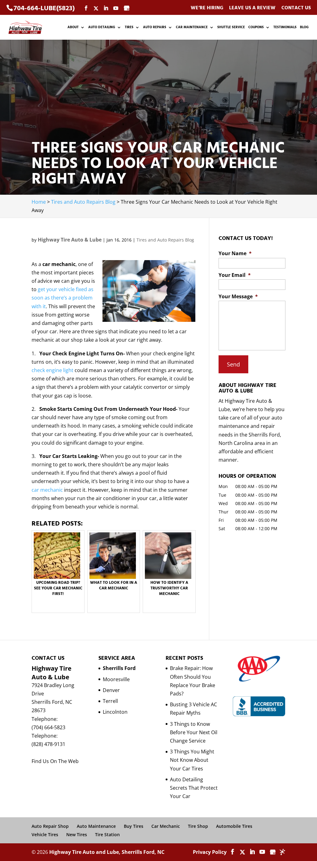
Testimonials (285, 27)
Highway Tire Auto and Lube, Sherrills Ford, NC (106, 852)
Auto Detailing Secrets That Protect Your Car (194, 788)
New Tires (76, 834)
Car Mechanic (165, 826)
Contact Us (296, 8)
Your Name (235, 253)
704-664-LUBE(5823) (44, 8)
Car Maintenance (192, 27)
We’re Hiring (207, 8)
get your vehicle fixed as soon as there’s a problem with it (62, 297)
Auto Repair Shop (50, 826)
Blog (304, 27)
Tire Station (107, 834)
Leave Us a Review (252, 8)
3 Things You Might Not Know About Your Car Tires (192, 760)
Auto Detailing (101, 27)
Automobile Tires (234, 826)
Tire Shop (198, 826)
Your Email (235, 275)
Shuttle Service (231, 27)
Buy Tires (133, 826)
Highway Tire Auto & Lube (70, 239)
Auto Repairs (154, 27)
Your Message (238, 296)
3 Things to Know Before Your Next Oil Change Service (193, 732)
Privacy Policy (210, 852)
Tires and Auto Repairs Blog (165, 240)
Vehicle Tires (45, 834)
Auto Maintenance (96, 826)
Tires (129, 27)
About (73, 27)
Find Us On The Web (55, 761)
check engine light (52, 370)
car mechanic (47, 489)
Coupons (256, 27)
